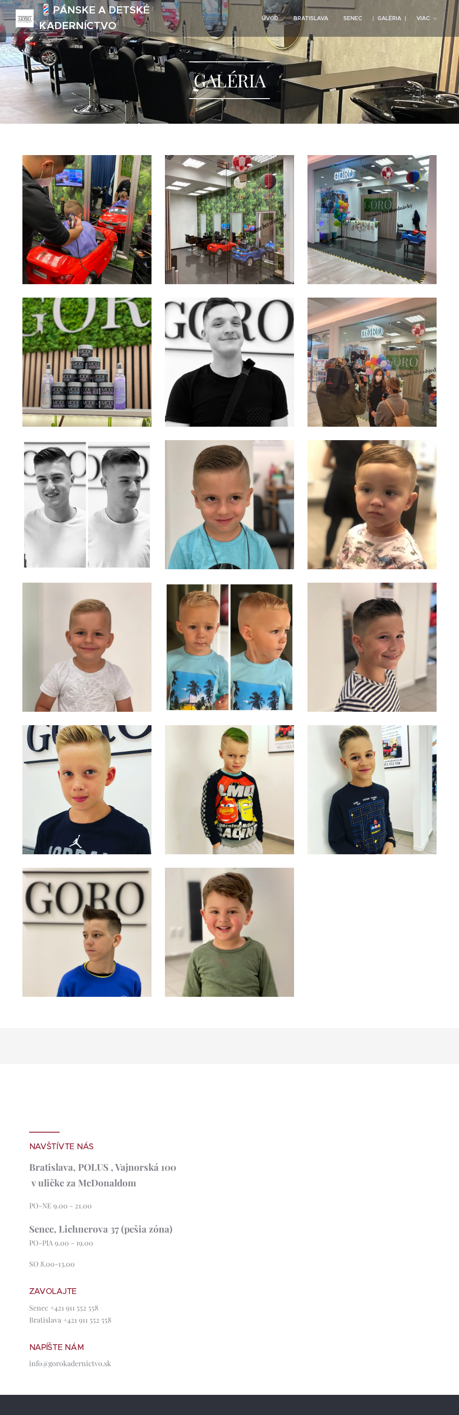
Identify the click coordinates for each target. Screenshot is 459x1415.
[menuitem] (270, 18)
